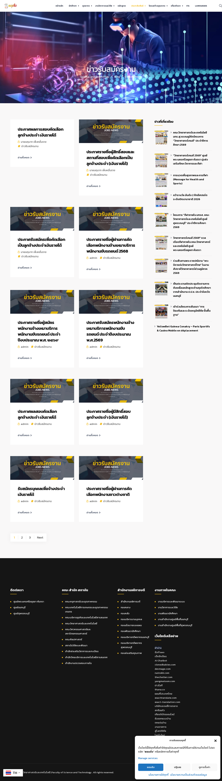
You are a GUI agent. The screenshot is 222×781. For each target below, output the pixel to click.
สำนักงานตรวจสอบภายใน (78, 663)
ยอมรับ (151, 767)
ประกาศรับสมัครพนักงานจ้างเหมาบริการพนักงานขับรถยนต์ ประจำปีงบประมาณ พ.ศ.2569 (110, 331)
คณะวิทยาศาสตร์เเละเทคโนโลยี (81, 623)
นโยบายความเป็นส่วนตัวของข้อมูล (188, 775)
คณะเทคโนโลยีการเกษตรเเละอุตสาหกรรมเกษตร (86, 609)
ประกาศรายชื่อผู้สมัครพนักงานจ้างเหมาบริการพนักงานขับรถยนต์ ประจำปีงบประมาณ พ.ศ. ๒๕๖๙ (39, 331)
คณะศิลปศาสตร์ (73, 639)
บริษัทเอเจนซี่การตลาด (166, 706)
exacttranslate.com (165, 698)
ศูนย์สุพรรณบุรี (21, 613)
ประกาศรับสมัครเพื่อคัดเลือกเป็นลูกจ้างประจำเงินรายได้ (41, 242)
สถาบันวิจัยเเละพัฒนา (76, 645)
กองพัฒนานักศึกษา (131, 631)
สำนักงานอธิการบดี (130, 601)
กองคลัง (125, 613)
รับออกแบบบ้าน (163, 718)
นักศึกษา (73, 5)
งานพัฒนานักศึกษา (167, 613)
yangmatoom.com (165, 681)
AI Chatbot (161, 660)
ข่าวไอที (159, 685)
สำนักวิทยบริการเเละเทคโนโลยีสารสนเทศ (86, 657)
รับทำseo (159, 652)
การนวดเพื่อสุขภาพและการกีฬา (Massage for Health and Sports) (190, 179)
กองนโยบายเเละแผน (131, 625)
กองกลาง (125, 607)
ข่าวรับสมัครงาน (30, 146)
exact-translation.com (167, 702)
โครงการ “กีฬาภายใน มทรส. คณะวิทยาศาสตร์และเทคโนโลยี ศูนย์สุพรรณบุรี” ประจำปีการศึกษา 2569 (191, 221)
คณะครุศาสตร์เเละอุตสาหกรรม (81, 601)
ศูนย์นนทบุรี (19, 607)
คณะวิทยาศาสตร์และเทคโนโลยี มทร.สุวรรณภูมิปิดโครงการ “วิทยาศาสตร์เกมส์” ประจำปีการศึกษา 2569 (190, 139)
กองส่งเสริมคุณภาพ (131, 653)
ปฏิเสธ (177, 767)
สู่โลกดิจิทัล (160, 731)
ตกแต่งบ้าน (160, 722)
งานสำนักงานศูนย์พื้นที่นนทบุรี (173, 619)
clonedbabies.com (165, 664)
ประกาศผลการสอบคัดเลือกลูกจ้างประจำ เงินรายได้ (40, 132)
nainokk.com (162, 673)
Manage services (147, 758)
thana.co (160, 689)
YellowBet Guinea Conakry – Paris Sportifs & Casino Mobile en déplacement (183, 328)
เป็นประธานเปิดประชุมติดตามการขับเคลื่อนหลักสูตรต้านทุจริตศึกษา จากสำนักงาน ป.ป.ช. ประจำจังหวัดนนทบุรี (192, 290)
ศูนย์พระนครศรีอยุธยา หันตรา (28, 601)
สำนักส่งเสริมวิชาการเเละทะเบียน (81, 651)
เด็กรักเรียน (161, 656)
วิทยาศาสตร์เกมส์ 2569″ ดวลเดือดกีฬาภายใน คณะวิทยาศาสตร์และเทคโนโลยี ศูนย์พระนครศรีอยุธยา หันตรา (191, 244)
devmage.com (162, 669)
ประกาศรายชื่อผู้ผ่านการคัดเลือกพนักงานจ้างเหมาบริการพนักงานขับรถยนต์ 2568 (110, 245)
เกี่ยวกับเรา (176, 5)
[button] (215, 740)
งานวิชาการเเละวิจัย (103, 5)
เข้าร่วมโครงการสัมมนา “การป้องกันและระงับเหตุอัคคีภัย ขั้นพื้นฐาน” (191, 311)
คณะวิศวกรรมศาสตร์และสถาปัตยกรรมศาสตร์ (78, 631)
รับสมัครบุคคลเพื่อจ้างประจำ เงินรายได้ (41, 491)
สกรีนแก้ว (160, 710)
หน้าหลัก (59, 5)
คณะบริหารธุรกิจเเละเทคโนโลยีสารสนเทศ (86, 617)
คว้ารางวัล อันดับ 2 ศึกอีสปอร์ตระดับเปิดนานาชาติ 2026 (190, 197)
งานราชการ (160, 727)
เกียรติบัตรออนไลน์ (164, 714)
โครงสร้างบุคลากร (157, 5)
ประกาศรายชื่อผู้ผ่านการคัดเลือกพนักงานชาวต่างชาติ (109, 491)
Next (40, 537)
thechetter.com (163, 677)
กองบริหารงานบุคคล (131, 619)
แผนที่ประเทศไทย (163, 694)
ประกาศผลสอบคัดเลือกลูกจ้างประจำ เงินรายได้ (37, 414)
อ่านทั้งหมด (23, 157)
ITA (187, 5)
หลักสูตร (122, 5)
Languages (201, 5)
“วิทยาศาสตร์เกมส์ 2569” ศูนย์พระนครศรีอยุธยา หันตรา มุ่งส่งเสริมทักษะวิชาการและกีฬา (190, 159)
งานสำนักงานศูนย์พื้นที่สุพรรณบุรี (175, 625)
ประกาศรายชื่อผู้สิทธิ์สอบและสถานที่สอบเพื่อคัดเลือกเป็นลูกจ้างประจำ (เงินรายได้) (110, 158)
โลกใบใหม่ (160, 735)
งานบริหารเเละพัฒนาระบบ (171, 601)
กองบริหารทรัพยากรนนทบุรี (135, 637)
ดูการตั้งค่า (204, 767)
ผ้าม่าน (158, 648)
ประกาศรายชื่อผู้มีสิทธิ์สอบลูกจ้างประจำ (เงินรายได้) (108, 414)
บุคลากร (86, 5)
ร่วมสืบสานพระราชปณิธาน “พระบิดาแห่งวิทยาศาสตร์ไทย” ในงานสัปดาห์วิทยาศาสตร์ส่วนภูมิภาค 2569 (191, 267)
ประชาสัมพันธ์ (137, 5)
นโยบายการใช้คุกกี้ (159, 775)
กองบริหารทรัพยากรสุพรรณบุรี (131, 645)
